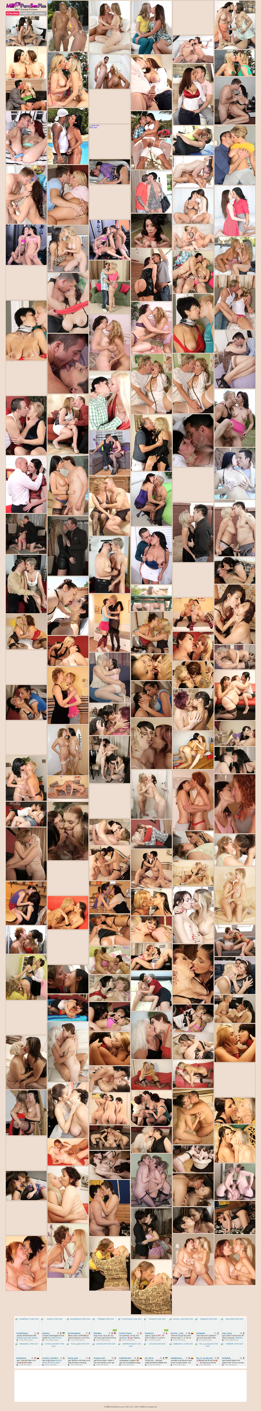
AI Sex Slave (12, 13)
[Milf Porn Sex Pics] (26, 5)
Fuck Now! (40, 13)
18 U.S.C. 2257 (132, 1407)
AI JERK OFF (26, 13)
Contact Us (152, 1407)
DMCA (143, 1407)
